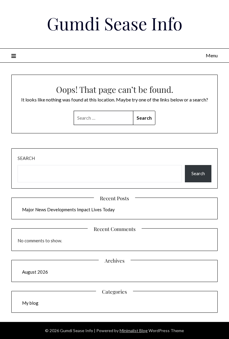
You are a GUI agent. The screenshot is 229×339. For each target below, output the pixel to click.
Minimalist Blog (134, 330)
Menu (211, 55)
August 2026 (35, 272)
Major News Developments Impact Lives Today (68, 209)
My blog (30, 303)
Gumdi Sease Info (114, 23)
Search (26, 158)
